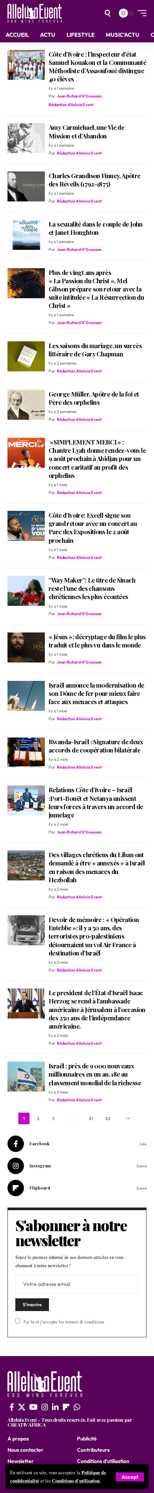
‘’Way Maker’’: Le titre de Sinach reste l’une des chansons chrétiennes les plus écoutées (92, 588)
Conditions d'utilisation (76, 1480)
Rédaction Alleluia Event (71, 104)
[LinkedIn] (55, 1407)
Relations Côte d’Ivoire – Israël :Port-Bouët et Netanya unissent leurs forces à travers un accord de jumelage (96, 802)
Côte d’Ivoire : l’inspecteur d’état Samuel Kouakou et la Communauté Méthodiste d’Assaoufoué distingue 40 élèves (97, 66)
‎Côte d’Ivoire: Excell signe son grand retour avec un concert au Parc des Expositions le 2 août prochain (93, 527)
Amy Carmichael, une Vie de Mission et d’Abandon (86, 131)
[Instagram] (77, 1166)
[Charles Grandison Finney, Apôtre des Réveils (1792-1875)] (26, 186)
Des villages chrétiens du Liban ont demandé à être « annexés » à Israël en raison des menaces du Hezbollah (97, 866)
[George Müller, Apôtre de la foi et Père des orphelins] (26, 405)
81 (91, 1118)
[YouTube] (33, 1407)
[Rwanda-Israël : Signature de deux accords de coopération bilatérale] (26, 752)
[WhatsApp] (77, 1407)
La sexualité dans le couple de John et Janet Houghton (96, 228)
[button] (130, 1476)
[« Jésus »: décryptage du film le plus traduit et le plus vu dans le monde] (26, 647)
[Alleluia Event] (34, 13)
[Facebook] (77, 1144)
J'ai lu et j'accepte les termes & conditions (63, 1322)
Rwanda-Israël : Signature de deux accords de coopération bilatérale (96, 745)
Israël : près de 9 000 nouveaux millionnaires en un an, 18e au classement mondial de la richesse (95, 1074)
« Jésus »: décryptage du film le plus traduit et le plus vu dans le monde (97, 640)
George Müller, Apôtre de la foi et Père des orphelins (94, 398)
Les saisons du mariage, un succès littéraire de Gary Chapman (95, 349)
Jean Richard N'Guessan (79, 96)
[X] (21, 1407)
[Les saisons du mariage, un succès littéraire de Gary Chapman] (26, 356)
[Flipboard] (77, 1188)
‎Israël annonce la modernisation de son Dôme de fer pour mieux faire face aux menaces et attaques (96, 693)
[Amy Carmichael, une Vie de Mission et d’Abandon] (26, 138)
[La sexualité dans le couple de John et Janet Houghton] (26, 235)
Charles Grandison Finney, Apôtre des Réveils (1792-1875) (95, 179)
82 (108, 1118)
